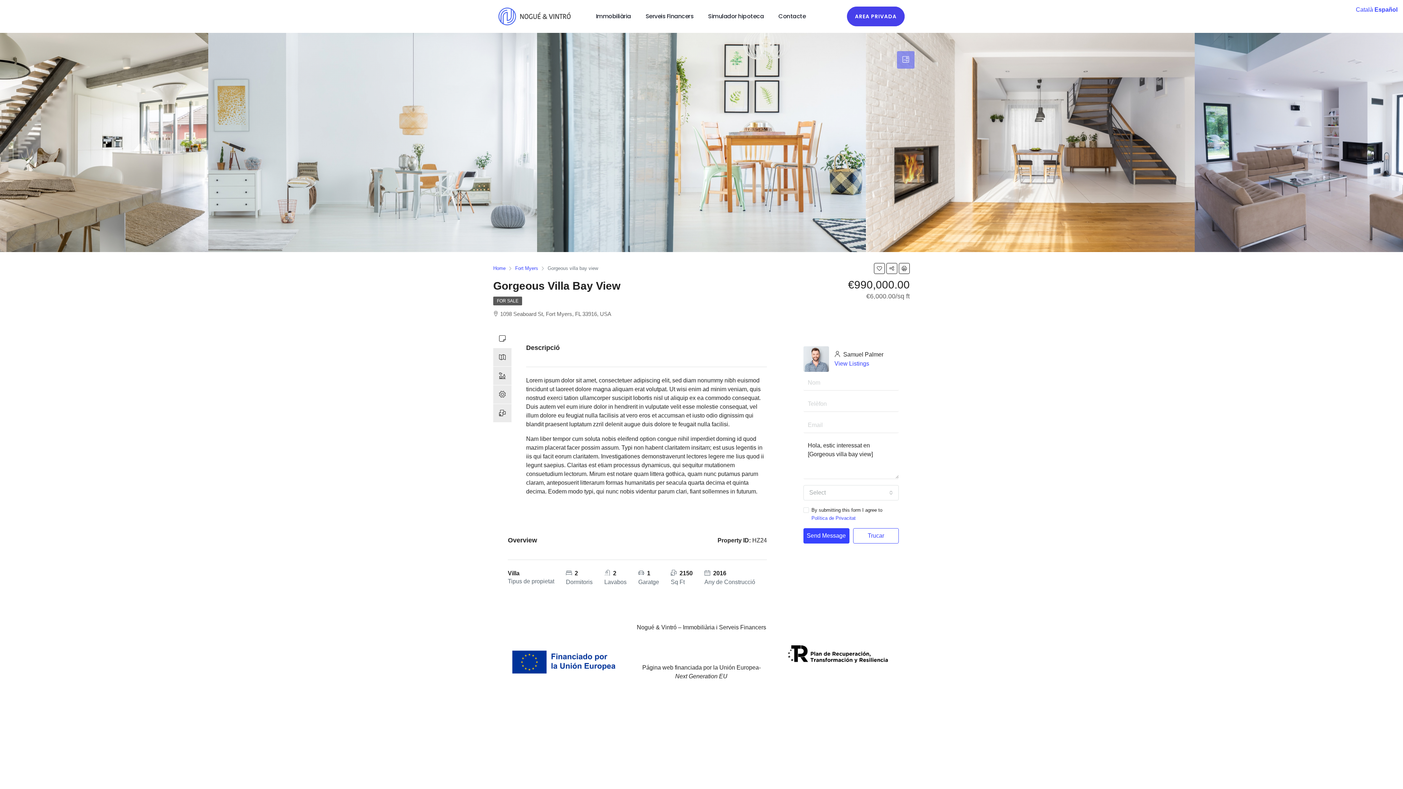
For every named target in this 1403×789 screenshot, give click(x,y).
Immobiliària (613, 16)
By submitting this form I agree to (846, 514)
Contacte (792, 16)
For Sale (507, 301)
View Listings (851, 364)
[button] (876, 16)
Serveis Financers (670, 16)
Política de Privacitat (833, 518)
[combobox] (851, 492)
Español (1386, 10)
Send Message (826, 536)
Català (1364, 10)
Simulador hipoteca (736, 16)
